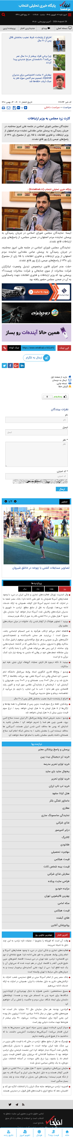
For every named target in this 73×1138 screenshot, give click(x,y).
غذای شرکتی (62, 823)
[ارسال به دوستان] (8, 108)
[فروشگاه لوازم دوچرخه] (36, 312)
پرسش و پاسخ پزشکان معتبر (53, 749)
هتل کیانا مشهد (60, 793)
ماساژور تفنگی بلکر (59, 801)
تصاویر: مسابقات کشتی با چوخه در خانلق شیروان (40, 568)
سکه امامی (63, 903)
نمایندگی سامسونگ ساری (55, 815)
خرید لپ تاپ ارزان (59, 786)
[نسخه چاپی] (3, 108)
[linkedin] (22, 365)
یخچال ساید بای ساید (57, 771)
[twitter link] (10, 1104)
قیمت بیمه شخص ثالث (56, 866)
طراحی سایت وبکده (58, 881)
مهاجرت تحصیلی (60, 852)
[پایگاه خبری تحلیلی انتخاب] (65, 5)
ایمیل (65, 427)
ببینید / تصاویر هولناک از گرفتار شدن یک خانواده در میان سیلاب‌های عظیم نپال (35, 624)
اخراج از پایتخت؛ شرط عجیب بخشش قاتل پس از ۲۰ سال (30, 39)
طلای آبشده (63, 918)
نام (66, 415)
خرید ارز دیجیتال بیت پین (54, 757)
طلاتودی (64, 845)
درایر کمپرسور (62, 830)
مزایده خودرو (62, 888)
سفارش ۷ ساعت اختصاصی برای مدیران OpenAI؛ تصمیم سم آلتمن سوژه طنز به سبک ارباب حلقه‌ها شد (31, 78)
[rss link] (23, 1104)
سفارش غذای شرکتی (58, 874)
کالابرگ (65, 837)
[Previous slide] (15, 501)
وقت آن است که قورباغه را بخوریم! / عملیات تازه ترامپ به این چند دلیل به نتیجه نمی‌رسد (35, 943)
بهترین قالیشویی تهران (56, 896)
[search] (4, 15)
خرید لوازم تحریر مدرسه (56, 764)
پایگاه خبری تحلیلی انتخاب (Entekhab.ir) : (49, 189)
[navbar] (69, 14)
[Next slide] (6, 501)
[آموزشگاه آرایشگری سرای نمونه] (36, 333)
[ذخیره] (14, 108)
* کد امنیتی (62, 471)
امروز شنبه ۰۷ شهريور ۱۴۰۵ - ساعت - (49, 14)
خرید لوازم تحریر (60, 779)
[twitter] (4, 365)
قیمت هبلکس (61, 859)
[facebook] (10, 365)
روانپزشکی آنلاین (60, 925)
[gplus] (16, 365)
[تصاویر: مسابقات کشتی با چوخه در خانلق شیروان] (36, 535)
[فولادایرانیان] (36, 292)
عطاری (65, 808)
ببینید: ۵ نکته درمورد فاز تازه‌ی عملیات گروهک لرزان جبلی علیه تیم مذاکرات (35, 664)
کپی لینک (64, 348)
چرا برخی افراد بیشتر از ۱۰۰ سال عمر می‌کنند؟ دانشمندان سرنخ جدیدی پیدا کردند (32, 59)
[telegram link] (16, 1104)
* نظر (65, 440)
